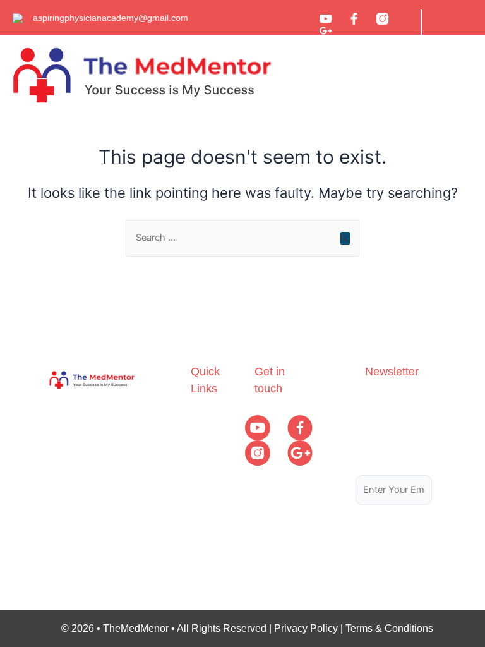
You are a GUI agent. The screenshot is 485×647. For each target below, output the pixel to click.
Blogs (204, 470)
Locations (212, 495)
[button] (431, 75)
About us (211, 421)
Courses (210, 445)
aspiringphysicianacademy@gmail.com (110, 18)
